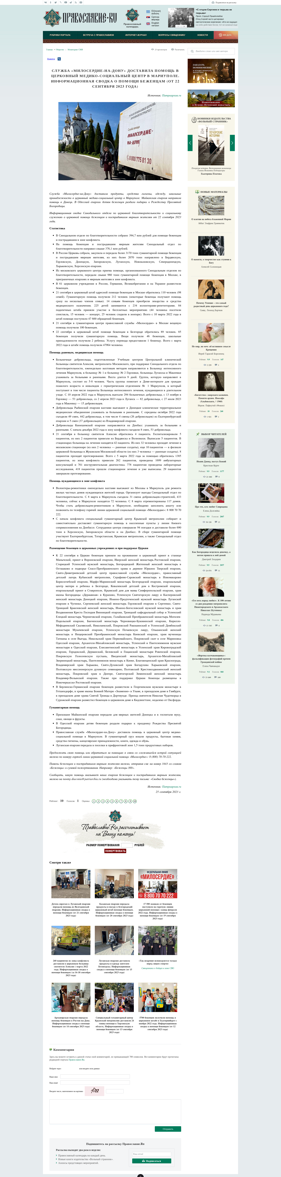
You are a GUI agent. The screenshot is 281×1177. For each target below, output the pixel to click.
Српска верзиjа (155, 18)
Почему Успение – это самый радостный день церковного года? (211, 304)
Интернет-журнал (136, 35)
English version (155, 24)
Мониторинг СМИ (75, 49)
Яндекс (70, 1068)
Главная (49, 49)
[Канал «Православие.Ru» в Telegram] (70, 2)
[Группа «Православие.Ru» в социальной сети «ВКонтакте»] (45, 2)
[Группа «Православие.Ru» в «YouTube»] (65, 2)
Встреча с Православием (98, 35)
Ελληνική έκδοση (156, 12)
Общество (60, 49)
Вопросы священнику (171, 35)
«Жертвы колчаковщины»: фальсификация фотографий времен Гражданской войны (211, 659)
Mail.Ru (76, 1068)
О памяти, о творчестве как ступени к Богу (211, 261)
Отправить (168, 1128)
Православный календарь (132, 25)
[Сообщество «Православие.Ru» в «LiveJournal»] (60, 2)
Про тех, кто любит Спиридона (211, 506)
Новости (202, 35)
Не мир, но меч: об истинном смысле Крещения (211, 348)
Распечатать (179, 49)
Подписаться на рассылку (226, 2)
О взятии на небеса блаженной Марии (211, 219)
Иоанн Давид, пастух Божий (211, 461)
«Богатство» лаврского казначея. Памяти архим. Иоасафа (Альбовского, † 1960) (211, 398)
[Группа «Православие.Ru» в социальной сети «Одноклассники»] (50, 2)
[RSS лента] (75, 2)
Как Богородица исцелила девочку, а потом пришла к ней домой (211, 553)
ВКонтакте (64, 1068)
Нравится (51, 58)
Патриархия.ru (171, 95)
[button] (178, 26)
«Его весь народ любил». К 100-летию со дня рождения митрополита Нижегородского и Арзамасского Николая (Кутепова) (211, 605)
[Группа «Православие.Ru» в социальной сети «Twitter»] (55, 2)
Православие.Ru (76, 1059)
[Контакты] (80, 2)
